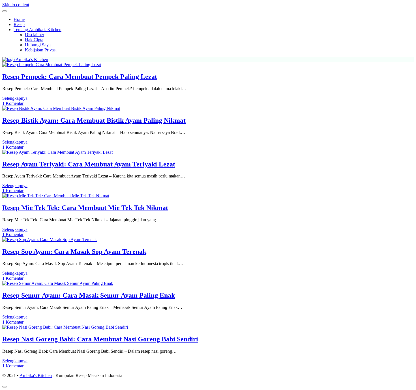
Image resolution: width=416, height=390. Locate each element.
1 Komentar (12, 103)
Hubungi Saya (38, 44)
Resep (19, 24)
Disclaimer (34, 34)
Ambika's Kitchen (36, 375)
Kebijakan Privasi (41, 49)
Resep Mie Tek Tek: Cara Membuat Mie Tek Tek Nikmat (85, 207)
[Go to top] (4, 386)
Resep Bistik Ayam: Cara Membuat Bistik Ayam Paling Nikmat (94, 120)
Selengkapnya (14, 98)
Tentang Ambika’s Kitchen (37, 29)
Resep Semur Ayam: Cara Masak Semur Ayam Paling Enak (88, 295)
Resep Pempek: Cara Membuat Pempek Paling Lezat (79, 76)
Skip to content (15, 4)
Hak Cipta (34, 39)
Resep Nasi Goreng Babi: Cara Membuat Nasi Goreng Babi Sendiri (100, 339)
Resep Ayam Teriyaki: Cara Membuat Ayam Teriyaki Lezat (88, 164)
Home (19, 19)
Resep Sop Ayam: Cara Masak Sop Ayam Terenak (74, 251)
